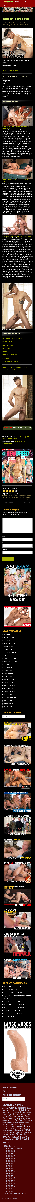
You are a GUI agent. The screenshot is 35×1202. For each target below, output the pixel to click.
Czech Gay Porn (14, 1118)
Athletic (5, 495)
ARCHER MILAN (9, 680)
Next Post (27, 502)
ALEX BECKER (8, 695)
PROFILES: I (10, 1163)
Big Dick (22, 1109)
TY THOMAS (22, 1008)
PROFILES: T (10, 1181)
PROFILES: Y (10, 1190)
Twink (29, 499)
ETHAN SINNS (8, 677)
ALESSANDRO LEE (10, 698)
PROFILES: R (10, 1178)
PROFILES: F (10, 1158)
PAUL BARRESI (19, 1005)
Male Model (13, 1128)
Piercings (13, 499)
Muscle (12, 1130)
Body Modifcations (21, 495)
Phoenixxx (4, 26)
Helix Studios (20, 24)
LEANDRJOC (8, 664)
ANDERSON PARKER (10, 661)
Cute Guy (15, 497)
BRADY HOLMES (9, 686)
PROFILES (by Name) (11, 1147)
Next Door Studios (27, 24)
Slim (20, 499)
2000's (9, 22)
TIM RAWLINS (12, 990)
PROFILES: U (10, 1183)
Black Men (17, 1112)
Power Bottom (15, 1132)
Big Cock (13, 1110)
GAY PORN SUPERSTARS (14, 1148)
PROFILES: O (10, 1173)
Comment (5, 517)
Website (4, 549)
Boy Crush (24, 22)
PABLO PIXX (8, 707)
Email (4, 542)
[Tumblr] (7, 1091)
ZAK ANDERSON (9, 689)
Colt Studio (22, 1114)
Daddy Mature (26, 1118)
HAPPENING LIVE (10, 1145)
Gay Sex (30, 1120)
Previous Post (9, 502)
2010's (12, 22)
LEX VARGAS (8, 640)
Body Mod (14, 495)
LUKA (5, 655)
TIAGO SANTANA (9, 692)
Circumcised (29, 495)
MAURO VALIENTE (10, 652)
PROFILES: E (10, 1157)
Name (4, 536)
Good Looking (21, 497)
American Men (18, 22)
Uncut (14, 1139)
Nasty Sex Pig (6, 1132)
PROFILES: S (10, 1180)
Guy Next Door (16, 1122)
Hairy (24, 1124)
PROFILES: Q (10, 1177)
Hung (18, 1126)
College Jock (5, 497)
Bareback (9, 495)
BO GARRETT (8, 634)
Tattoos (16, 1136)
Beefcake (6, 1110)
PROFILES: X (10, 1188)
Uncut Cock (23, 1138)
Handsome (27, 497)
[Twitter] (4, 1091)
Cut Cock (11, 497)
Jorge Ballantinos (18, 1014)
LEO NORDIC (8, 649)
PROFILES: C (10, 1153)
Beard (29, 1108)
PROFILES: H (10, 1162)
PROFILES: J (10, 1165)
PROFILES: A (10, 1150)
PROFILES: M (10, 1170)
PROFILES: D (10, 1155)
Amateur (5, 1108)
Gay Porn (10, 1120)
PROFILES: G (10, 1160)
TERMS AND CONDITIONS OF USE (15, 1193)
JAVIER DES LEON (10, 658)
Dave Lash (17, 987)
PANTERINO (8, 667)
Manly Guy (7, 499)
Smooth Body (25, 499)
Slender (17, 499)
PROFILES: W (10, 1186)
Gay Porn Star (21, 1120)
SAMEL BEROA (8, 646)
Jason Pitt (18, 1011)
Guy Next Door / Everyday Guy (15, 1123)
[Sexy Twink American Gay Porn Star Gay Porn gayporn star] (17, 429)
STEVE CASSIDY (9, 637)
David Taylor (19, 1002)
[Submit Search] (3, 716)
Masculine (5, 1130)
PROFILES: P (10, 1175)
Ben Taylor (11, 1017)
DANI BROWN (8, 673)
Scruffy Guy (25, 1132)
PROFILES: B (10, 1152)
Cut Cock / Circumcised (13, 1116)
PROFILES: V (10, 1185)
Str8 (10, 1137)
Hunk (3, 499)
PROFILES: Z (10, 1191)
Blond (23, 1112)
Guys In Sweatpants (11, 24)
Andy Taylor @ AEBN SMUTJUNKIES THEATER (16, 437)
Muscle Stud (22, 1130)
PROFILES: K (10, 1167)
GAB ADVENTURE (9, 643)
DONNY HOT (8, 701)
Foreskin (4, 1120)
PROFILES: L (10, 1168)
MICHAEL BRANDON (16, 993)
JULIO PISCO (8, 670)
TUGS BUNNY (8, 683)
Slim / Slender (9, 1134)
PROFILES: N (10, 1172)
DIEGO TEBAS (8, 704)
